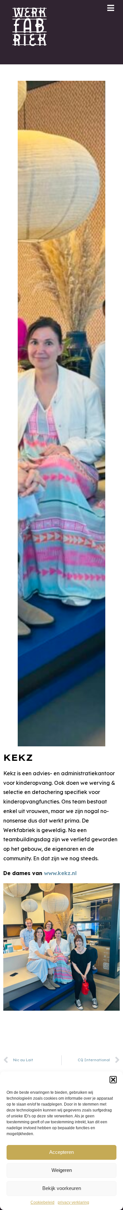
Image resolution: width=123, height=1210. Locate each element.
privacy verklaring (73, 1202)
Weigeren (61, 1170)
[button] (113, 1079)
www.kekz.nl (60, 873)
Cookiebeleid (42, 1202)
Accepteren (61, 1152)
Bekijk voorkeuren (61, 1188)
